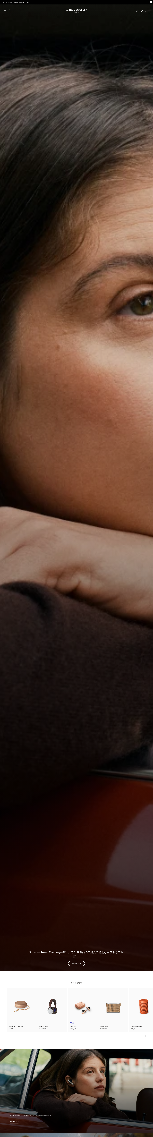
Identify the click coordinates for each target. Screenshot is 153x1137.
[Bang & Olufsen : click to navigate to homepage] (76, 11)
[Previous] (9, 1010)
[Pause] (145, 1036)
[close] (151, 2)
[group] (76, 1010)
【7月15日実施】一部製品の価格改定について (16, 2)
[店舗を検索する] (142, 11)
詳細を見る (76, 963)
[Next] (143, 1010)
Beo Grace (14, 1121)
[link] (137, 11)
